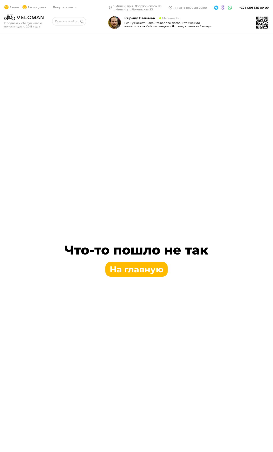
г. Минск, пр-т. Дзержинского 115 (136, 6)
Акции (14, 7)
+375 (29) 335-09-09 (254, 8)
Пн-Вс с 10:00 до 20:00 (190, 7)
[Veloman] (24, 17)
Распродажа (37, 7)
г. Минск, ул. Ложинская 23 (132, 9)
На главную (136, 269)
